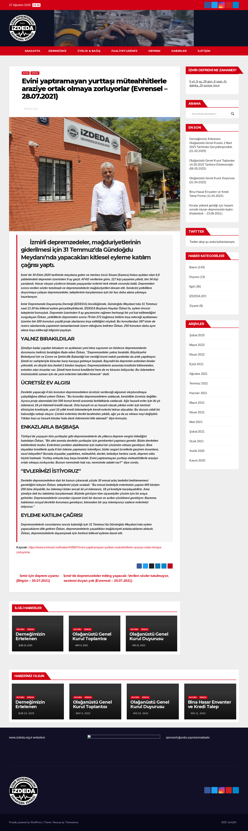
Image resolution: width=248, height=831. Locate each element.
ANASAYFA (32, 51)
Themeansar (71, 822)
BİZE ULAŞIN (228, 822)
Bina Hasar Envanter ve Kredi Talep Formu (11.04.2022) (209, 706)
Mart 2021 (196, 421)
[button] (236, 50)
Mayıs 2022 (197, 344)
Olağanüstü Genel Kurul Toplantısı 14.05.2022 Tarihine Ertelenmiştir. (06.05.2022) (212, 164)
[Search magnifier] (232, 113)
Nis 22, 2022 (140, 713)
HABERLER (179, 51)
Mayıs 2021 (197, 402)
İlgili (192, 286)
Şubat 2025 (197, 335)
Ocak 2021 (196, 441)
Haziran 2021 (198, 393)
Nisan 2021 (197, 412)
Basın (26, 73)
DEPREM (154, 51)
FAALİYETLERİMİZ (124, 51)
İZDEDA (35, 73)
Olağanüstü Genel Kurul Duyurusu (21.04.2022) (148, 638)
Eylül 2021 (196, 364)
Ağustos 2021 (198, 373)
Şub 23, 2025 (26, 713)
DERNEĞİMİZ (57, 51)
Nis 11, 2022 (198, 713)
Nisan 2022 (197, 354)
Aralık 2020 (196, 450)
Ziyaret (193, 305)
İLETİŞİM (204, 51)
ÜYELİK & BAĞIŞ (89, 51)
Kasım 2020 (197, 460)
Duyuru (20, 629)
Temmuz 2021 (198, 383)
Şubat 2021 (197, 431)
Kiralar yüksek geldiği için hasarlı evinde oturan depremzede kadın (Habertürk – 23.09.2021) (211, 209)
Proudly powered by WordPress (26, 822)
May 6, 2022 (83, 713)
